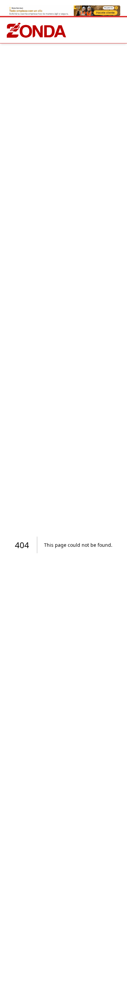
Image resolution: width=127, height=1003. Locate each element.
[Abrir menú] (119, 30)
